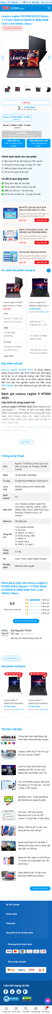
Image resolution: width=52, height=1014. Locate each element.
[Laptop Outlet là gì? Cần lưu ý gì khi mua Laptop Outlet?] (26, 759)
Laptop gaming (34, 427)
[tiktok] (12, 991)
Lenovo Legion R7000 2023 (17, 369)
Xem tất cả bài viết (40, 888)
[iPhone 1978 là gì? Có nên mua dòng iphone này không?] (26, 834)
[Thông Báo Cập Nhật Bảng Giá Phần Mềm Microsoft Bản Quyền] (26, 744)
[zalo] (25, 991)
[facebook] (6, 991)
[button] (49, 57)
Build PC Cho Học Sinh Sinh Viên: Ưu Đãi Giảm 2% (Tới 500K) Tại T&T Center (32, 208)
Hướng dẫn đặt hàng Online (32, 252)
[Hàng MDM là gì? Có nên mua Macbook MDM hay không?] (26, 880)
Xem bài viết (42, 220)
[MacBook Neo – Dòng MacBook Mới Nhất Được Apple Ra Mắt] (26, 804)
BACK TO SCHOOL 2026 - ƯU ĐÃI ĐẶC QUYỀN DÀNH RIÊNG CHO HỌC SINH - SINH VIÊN (33, 231)
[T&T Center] (12, 7)
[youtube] (19, 991)
